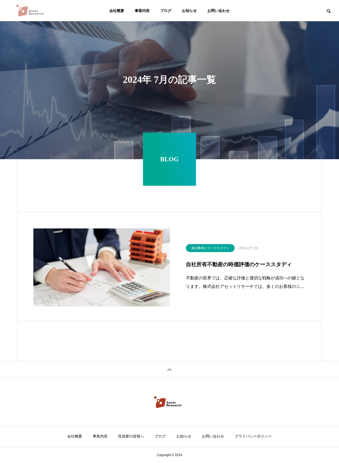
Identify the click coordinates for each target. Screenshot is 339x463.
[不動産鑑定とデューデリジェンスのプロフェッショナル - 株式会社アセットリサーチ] (32, 10)
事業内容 (142, 10)
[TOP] (169, 369)
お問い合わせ (218, 10)
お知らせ (189, 10)
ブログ (165, 10)
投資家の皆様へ (131, 436)
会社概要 (116, 10)
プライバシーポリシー (253, 436)
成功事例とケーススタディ (210, 248)
